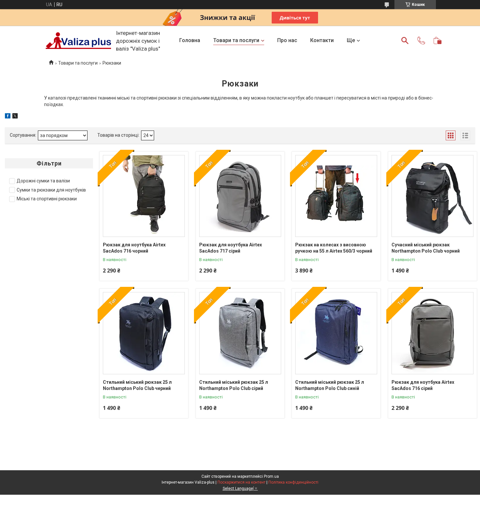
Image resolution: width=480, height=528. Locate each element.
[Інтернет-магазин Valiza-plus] (78, 40)
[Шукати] (404, 40)
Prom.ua (271, 476)
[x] (15, 116)
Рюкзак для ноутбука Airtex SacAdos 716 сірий (423, 385)
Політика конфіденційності (293, 482)
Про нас (287, 40)
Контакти (322, 40)
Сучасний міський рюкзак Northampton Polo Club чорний (426, 248)
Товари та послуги (236, 40)
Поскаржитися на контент (241, 482)
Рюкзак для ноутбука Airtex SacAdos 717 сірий (230, 248)
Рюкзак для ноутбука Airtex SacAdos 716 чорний (134, 248)
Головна (189, 40)
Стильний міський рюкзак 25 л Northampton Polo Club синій (329, 385)
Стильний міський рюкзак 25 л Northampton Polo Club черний (137, 385)
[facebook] (7, 116)
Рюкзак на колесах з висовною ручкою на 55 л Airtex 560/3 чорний (333, 248)
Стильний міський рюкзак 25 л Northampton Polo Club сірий (233, 385)
